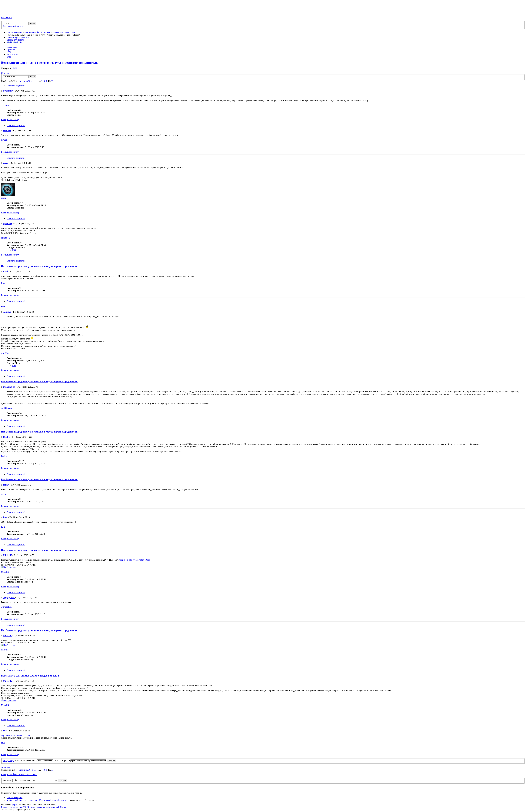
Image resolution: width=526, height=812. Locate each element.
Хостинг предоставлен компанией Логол (46, 807)
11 (52, 81)
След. (11, 760)
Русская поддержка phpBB (13, 807)
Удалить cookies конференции (53, 800)
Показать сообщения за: (25, 760)
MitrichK (7, 555)
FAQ (9, 52)
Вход (9, 57)
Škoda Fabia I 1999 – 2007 (64, 32)
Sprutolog (7, 223)
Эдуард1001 (9, 597)
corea (5, 163)
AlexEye (7, 312)
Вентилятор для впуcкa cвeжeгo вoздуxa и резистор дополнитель (49, 62)
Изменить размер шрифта (18, 37)
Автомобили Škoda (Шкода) (37, 32)
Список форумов (14, 32)
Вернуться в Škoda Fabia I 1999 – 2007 (19, 774)
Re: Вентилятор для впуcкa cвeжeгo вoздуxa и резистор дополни (39, 266)
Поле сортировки (62, 760)
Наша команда (30, 800)
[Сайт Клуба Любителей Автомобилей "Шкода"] (14, 13)
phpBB (15, 805)
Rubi (5, 271)
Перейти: (7, 780)
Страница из (27, 81)
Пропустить (6, 17)
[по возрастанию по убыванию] (103, 760)
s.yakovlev (8, 91)
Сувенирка (12, 47)
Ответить (5, 73)
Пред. (6, 760)
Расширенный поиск (13, 26)
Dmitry (6, 437)
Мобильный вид (14, 42)
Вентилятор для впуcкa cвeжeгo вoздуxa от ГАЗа (30, 675)
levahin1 (7, 130)
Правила (11, 49)
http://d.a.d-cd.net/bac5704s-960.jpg (134, 560)
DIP (15, 68)
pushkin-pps (9, 387)
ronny (6, 485)
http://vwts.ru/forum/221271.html (15, 735)
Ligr (5, 517)
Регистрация (12, 54)
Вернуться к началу (10, 119)
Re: (3, 306)
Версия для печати (15, 40)
